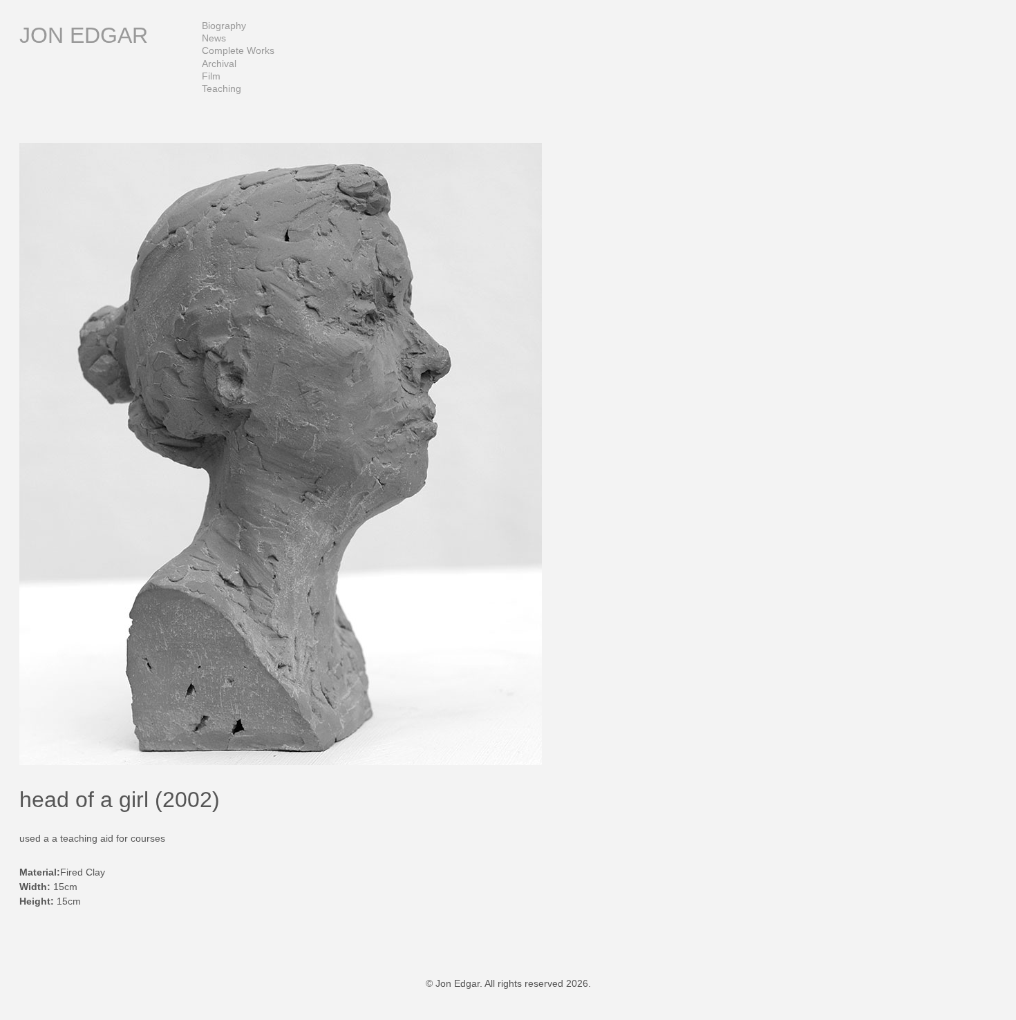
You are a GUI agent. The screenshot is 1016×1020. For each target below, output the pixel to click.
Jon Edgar (83, 35)
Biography (224, 25)
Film (211, 76)
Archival (219, 63)
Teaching (221, 88)
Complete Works (238, 50)
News (214, 38)
